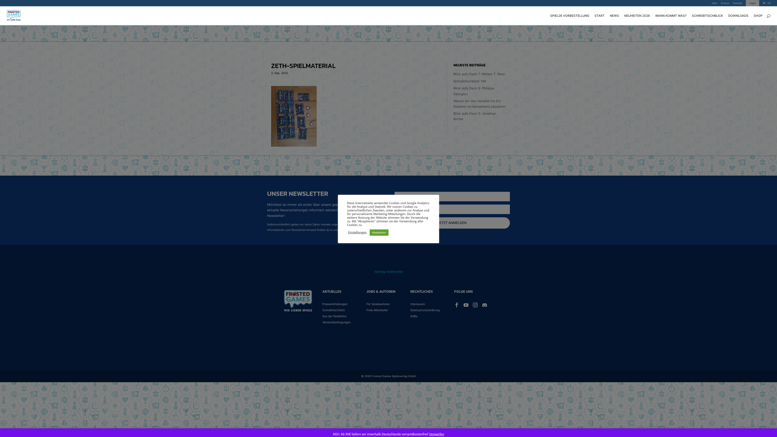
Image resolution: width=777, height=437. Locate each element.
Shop (758, 16)
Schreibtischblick (707, 16)
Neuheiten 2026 (637, 16)
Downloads (738, 16)
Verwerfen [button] (436, 434)
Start (599, 16)
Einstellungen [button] (357, 232)
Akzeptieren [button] (379, 232)
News (614, 16)
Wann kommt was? (671, 16)
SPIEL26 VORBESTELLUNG (569, 16)
